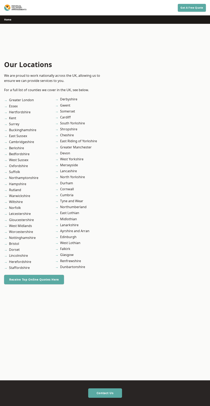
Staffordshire (19, 267)
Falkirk (65, 249)
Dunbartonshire (72, 267)
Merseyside (69, 165)
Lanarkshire (69, 225)
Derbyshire (68, 99)
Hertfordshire (20, 112)
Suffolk (14, 172)
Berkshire (16, 148)
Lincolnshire (18, 255)
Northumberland (73, 207)
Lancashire (68, 171)
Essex (13, 106)
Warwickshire (19, 196)
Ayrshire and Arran (74, 231)
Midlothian (68, 219)
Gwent (65, 105)
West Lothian (70, 243)
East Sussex (18, 136)
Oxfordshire (18, 166)
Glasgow (67, 254)
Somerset (67, 111)
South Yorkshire (72, 123)
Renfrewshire (70, 261)
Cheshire (67, 135)
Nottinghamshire (22, 237)
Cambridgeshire (21, 142)
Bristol (14, 243)
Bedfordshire (19, 154)
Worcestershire (21, 231)
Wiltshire (16, 202)
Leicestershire (20, 213)
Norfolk (15, 207)
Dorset (14, 249)
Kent (12, 118)
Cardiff (65, 117)
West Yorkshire (71, 159)
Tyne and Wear (71, 201)
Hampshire (17, 184)
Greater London (21, 100)
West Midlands (20, 226)
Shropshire (68, 129)
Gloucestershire (21, 220)
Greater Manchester (76, 147)
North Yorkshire (72, 177)
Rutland (15, 190)
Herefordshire (20, 261)
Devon (65, 153)
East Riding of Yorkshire (78, 141)
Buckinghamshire (22, 130)
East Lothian (69, 213)
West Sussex (18, 160)
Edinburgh (68, 237)
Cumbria (66, 195)
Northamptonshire (23, 177)
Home (7, 19)
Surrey (14, 124)
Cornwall (67, 189)
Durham (66, 183)
